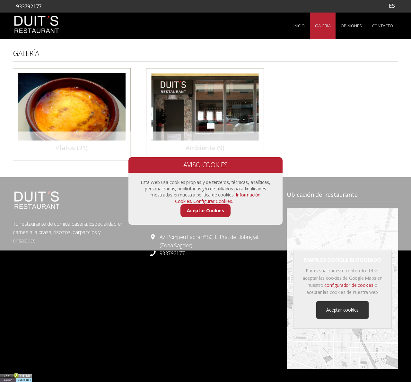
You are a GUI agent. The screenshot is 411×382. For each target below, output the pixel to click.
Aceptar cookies (342, 310)
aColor (8, 379)
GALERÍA (323, 26)
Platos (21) (72, 147)
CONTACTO (382, 26)
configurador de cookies (348, 285)
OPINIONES (351, 26)
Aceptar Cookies (205, 210)
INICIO (299, 26)
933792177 (28, 6)
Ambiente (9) (205, 147)
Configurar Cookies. (213, 201)
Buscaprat (24, 379)
